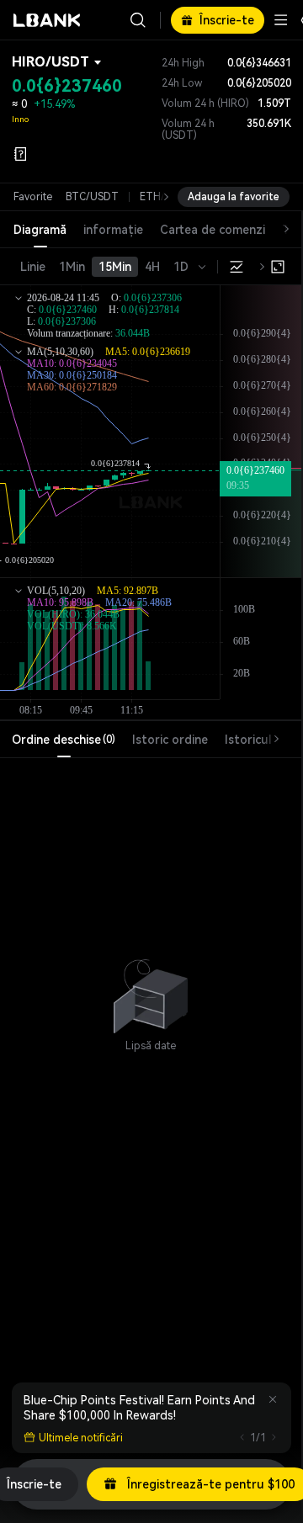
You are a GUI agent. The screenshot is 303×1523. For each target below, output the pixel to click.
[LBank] (47, 20)
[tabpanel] (150, 988)
